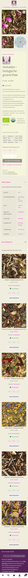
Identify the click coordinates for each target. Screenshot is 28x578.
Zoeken (8, 575)
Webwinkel (15, 7)
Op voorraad (8, 173)
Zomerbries (14, 173)
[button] (24, 12)
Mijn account (19, 575)
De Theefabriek (10, 54)
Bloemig (20, 223)
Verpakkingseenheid (13, 147)
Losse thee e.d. (24, 7)
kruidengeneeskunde (15, 101)
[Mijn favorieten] (14, 575)
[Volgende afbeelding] (24, 46)
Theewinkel (7, 7)
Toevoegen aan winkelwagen (12, 160)
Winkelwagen (24, 574)
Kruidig (20, 225)
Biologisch (21, 212)
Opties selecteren (14, 298)
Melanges (20, 218)
